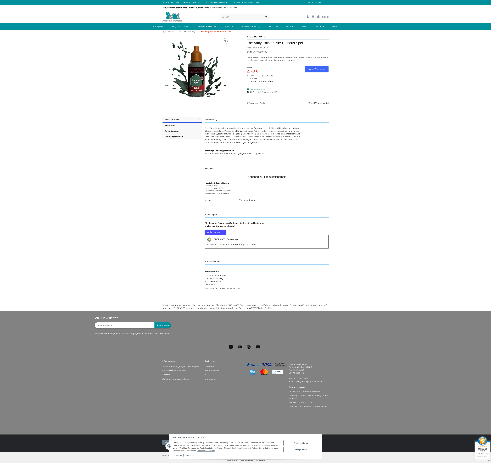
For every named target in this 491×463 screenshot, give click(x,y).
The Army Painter (247, 200)
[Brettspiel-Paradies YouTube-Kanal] (240, 347)
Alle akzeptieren (301, 443)
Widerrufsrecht (212, 370)
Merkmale (170, 125)
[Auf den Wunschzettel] (225, 41)
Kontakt (166, 375)
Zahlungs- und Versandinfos (175, 379)
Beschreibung (172, 119)
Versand (269, 75)
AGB (207, 375)
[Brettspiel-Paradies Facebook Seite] (231, 347)
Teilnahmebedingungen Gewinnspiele (180, 366)
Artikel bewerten (215, 232)
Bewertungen (171, 131)
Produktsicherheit (174, 136)
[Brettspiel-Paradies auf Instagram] (249, 347)
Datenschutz (190, 455)
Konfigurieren (301, 450)
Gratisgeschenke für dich (174, 370)
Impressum (177, 455)
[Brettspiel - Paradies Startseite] (172, 16)
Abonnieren (163, 325)
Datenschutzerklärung (206, 451)
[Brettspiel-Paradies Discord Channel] (258, 347)
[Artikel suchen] (266, 17)
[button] (315, 2)
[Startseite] (163, 32)
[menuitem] (158, 26)
